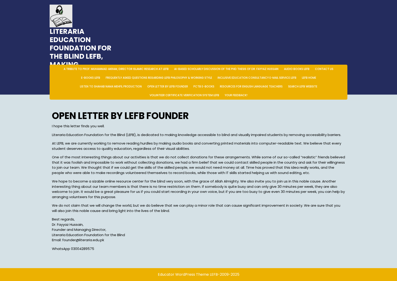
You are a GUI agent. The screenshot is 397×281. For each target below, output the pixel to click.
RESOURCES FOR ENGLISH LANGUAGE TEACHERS (251, 86)
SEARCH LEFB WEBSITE (302, 86)
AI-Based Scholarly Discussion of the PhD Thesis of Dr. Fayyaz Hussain (226, 69)
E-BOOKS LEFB (90, 78)
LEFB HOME (309, 78)
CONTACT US (324, 69)
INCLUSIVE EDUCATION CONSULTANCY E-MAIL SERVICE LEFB (257, 78)
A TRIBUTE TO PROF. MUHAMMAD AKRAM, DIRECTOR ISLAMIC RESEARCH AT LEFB (116, 69)
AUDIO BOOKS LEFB (296, 69)
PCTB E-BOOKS (203, 86)
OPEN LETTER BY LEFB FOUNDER (167, 86)
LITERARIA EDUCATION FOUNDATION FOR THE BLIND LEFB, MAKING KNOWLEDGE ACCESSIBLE (80, 56)
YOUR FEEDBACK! (236, 95)
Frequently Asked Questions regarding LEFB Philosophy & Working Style (159, 78)
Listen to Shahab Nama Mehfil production (111, 86)
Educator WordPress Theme (183, 274)
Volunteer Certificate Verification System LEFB (184, 95)
